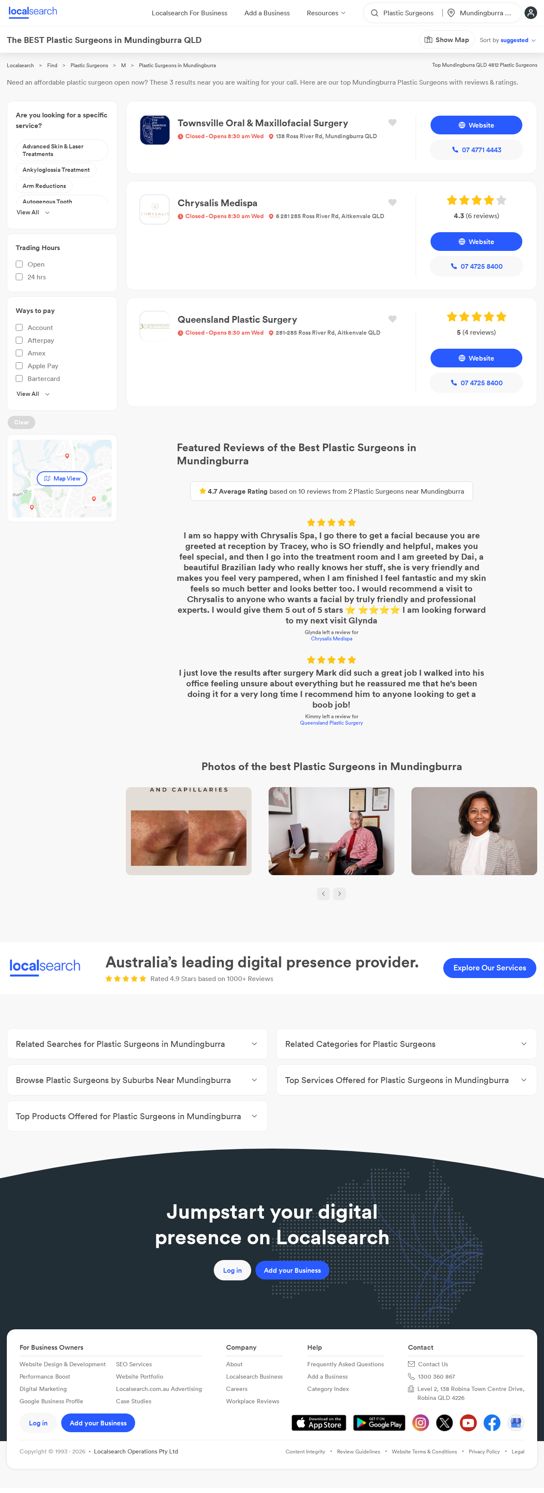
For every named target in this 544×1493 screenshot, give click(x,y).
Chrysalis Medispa (331, 638)
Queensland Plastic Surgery (331, 722)
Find (52, 65)
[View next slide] (339, 893)
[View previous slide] (323, 893)
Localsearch (20, 65)
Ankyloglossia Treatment (56, 169)
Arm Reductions (44, 186)
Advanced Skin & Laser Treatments (53, 150)
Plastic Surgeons (89, 65)
